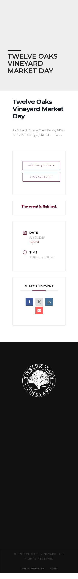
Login (54, 568)
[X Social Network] (39, 302)
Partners (39, 478)
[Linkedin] (49, 302)
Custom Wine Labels (39, 484)
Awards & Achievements (39, 461)
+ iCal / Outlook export (41, 177)
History (39, 472)
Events (39, 518)
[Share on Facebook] (29, 302)
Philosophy (39, 466)
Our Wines (39, 512)
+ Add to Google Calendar (41, 165)
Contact (39, 495)
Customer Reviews (39, 489)
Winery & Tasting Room (39, 506)
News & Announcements (39, 546)
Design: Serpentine (32, 568)
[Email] (39, 310)
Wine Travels (39, 541)
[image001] (29, 446)
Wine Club (39, 535)
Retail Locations (39, 529)
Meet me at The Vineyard (39, 523)
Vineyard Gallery (39, 501)
